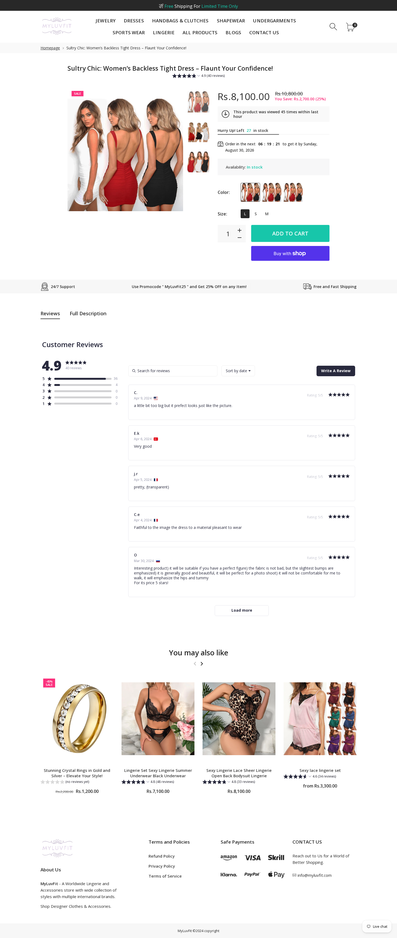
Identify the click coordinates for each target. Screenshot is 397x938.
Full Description (88, 313)
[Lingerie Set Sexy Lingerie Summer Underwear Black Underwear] (158, 719)
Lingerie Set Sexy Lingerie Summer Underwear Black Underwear (158, 773)
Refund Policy (162, 856)
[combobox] (238, 370)
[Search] (334, 26)
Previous (77, 155)
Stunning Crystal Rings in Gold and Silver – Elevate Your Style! (77, 773)
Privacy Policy (162, 866)
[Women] (198, 102)
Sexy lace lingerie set (320, 770)
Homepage (50, 47)
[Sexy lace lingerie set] (320, 719)
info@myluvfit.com (315, 875)
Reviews (50, 313)
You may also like (198, 653)
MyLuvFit (185, 930)
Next (173, 155)
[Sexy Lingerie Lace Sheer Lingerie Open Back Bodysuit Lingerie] (239, 719)
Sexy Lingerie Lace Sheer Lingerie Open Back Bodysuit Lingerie (239, 773)
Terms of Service (165, 876)
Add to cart (290, 233)
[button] (198, 76)
